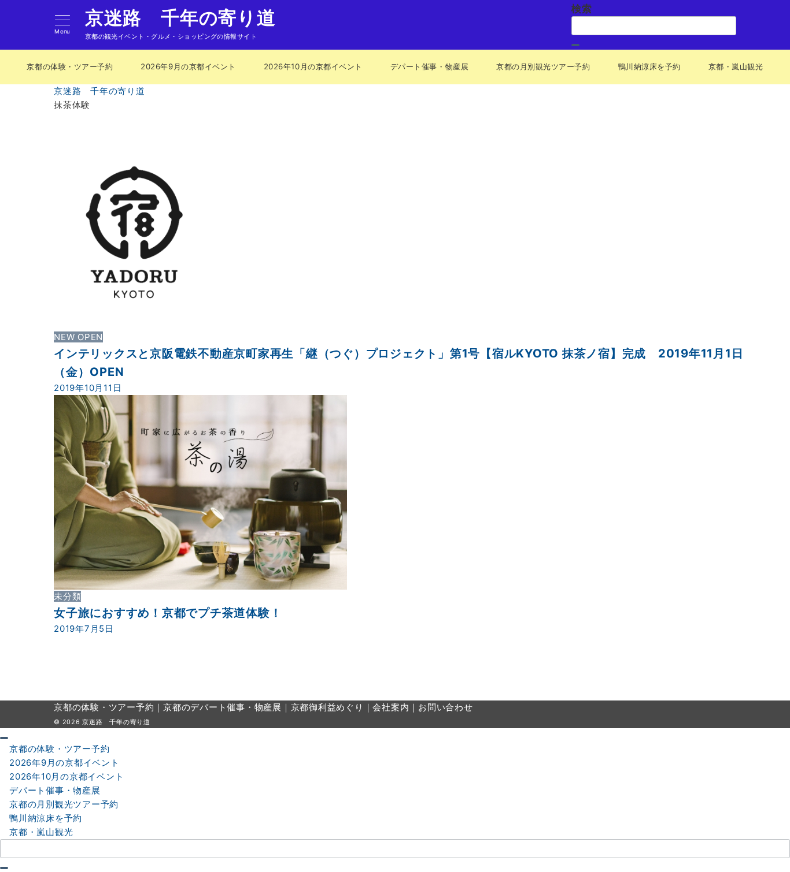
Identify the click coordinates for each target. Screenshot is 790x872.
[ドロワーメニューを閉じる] (4, 738)
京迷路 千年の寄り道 (180, 18)
